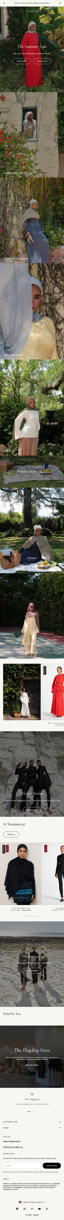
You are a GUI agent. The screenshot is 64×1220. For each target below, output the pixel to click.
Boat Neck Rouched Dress (16, 258)
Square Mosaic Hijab (13, 173)
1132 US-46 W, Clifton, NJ (13, 1147)
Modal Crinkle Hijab (13, 355)
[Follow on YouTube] (39, 1209)
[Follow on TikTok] (47, 1209)
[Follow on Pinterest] (32, 1209)
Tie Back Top (9, 451)
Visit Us (6, 1137)
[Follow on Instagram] (24, 1209)
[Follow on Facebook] (17, 1209)
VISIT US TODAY (32, 1065)
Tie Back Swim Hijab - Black (20, 908)
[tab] (14, 824)
